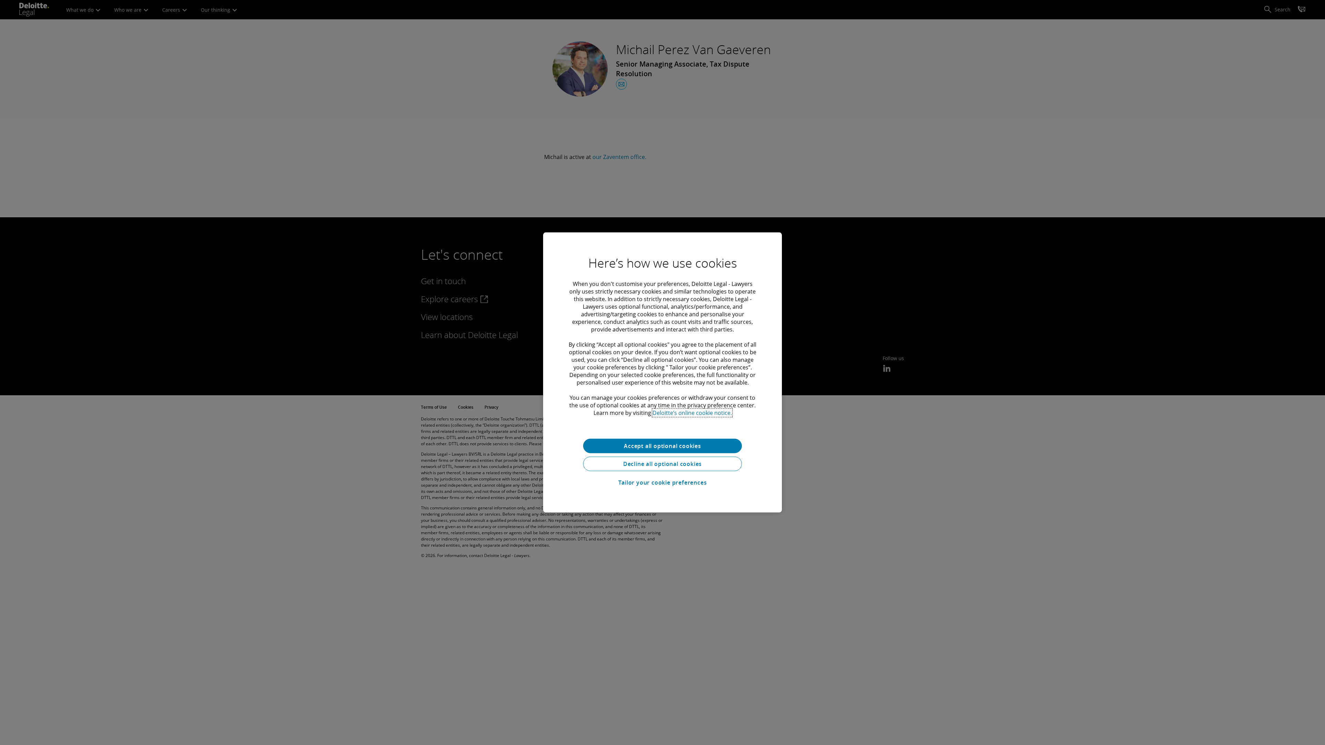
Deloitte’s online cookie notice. (692, 413)
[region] (662, 372)
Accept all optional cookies (662, 446)
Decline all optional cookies (662, 464)
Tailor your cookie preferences (662, 482)
